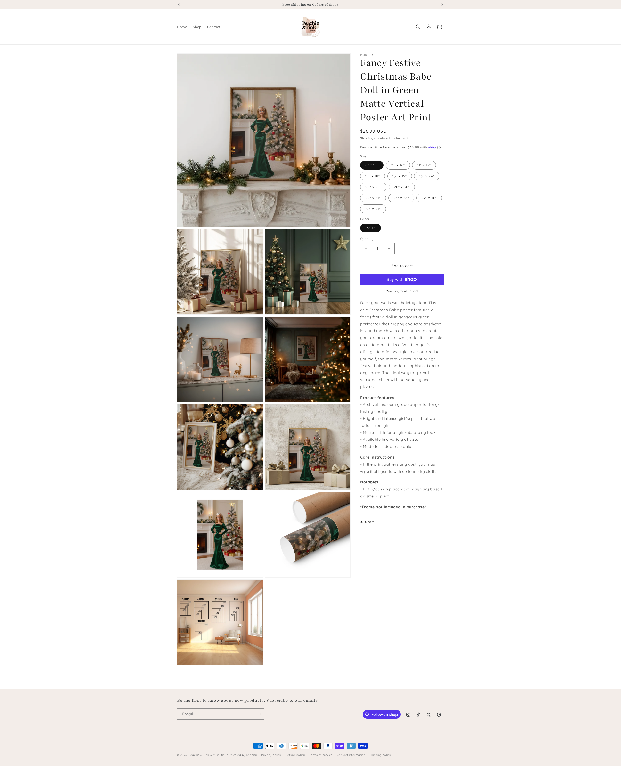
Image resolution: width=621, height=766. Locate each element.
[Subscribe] (258, 714)
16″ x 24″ (426, 176)
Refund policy (295, 755)
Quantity (366, 239)
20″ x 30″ (402, 187)
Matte (370, 228)
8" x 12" (371, 165)
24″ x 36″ (401, 198)
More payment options (402, 291)
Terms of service (321, 755)
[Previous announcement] (178, 4)
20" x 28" (373, 187)
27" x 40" (429, 198)
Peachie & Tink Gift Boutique (208, 755)
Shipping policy (380, 755)
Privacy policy (271, 755)
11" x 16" (398, 165)
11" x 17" (424, 165)
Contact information (351, 755)
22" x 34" (373, 198)
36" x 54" (373, 209)
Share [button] (370, 522)
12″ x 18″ (372, 176)
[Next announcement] (442, 4)
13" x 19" (399, 176)
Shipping (366, 138)
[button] (418, 27)
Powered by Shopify (243, 755)
